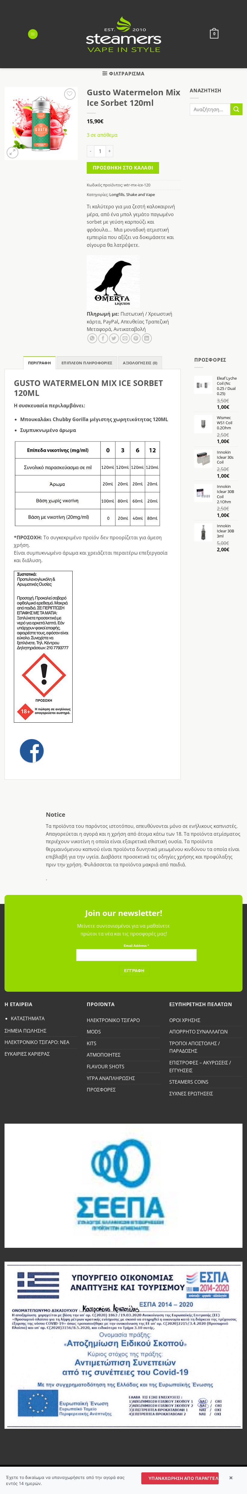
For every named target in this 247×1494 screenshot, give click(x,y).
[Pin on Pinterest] (136, 338)
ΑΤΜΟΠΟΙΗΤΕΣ (103, 1055)
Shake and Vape (140, 194)
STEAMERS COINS (188, 1082)
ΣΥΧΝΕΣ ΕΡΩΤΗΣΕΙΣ (191, 1093)
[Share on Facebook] (103, 338)
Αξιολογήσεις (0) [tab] (140, 363)
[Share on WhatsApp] (92, 338)
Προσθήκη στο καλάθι (123, 167)
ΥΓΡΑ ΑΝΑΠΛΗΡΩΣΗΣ (111, 1078)
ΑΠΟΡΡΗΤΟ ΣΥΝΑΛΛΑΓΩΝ (198, 1031)
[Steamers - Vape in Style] (124, 34)
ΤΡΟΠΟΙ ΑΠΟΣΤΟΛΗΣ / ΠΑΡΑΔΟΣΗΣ (194, 1047)
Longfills (116, 194)
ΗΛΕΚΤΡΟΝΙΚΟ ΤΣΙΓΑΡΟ (113, 1020)
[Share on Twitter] (114, 338)
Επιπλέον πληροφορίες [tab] (86, 363)
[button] (33, 34)
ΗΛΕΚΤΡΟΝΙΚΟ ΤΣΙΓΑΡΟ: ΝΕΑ (37, 1042)
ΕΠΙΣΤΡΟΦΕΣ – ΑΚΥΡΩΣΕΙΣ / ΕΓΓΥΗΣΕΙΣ (200, 1066)
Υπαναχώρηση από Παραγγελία (184, 1478)
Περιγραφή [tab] (39, 363)
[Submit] (236, 109)
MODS (94, 1031)
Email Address (136, 946)
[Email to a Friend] (125, 338)
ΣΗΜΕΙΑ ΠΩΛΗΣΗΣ (25, 1030)
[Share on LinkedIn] (147, 338)
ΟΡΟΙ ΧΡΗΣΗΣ (184, 1020)
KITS (91, 1043)
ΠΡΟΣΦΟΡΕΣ (101, 1089)
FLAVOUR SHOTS (105, 1066)
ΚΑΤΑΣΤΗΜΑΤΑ (28, 1018)
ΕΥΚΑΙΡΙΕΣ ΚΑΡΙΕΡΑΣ (27, 1054)
